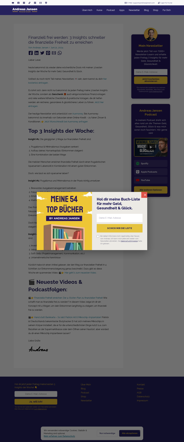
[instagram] (24, 3)
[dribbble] (46, 3)
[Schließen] (144, 195)
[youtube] (13, 3)
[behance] (35, 3)
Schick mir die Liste (119, 228)
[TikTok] (29, 3)
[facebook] (18, 3)
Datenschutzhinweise (129, 241)
